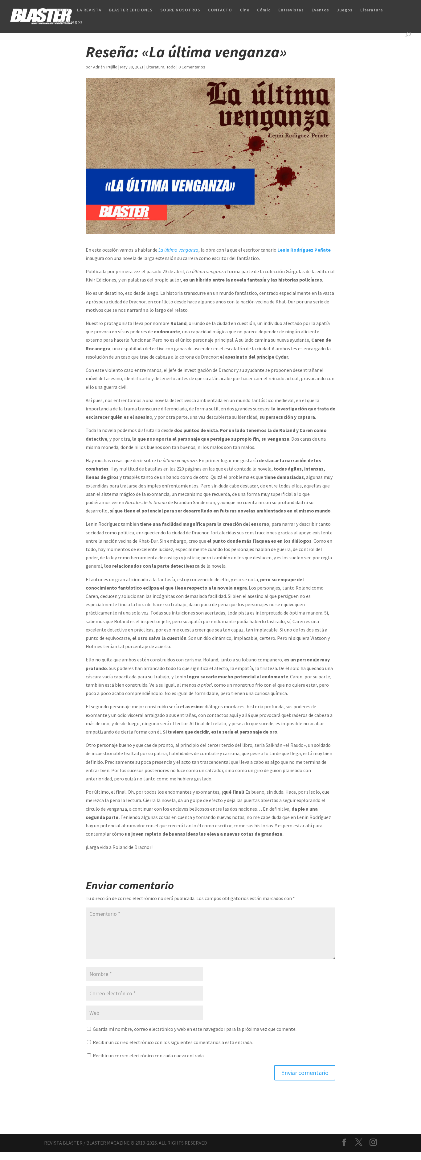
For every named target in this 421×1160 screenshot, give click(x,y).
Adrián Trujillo (105, 67)
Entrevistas (291, 10)
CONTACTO (220, 10)
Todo (171, 67)
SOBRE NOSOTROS (180, 10)
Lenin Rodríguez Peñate (303, 250)
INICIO (62, 10)
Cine (244, 10)
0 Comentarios (191, 67)
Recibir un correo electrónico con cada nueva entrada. (149, 1055)
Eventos (320, 10)
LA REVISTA (89, 10)
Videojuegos (69, 22)
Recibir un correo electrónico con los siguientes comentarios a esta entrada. (173, 1042)
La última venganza (178, 250)
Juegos (345, 10)
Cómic (264, 10)
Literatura (371, 10)
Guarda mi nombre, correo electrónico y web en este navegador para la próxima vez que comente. (194, 1029)
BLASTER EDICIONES (131, 10)
